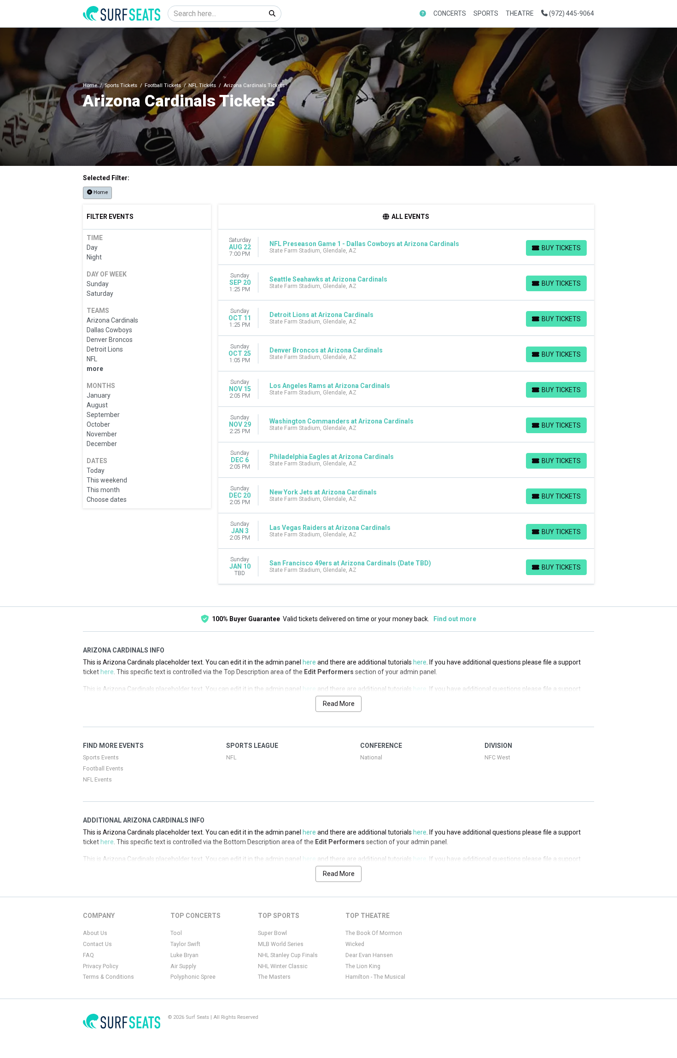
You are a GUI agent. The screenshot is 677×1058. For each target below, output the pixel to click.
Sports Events (101, 757)
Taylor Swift (185, 944)
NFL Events (97, 779)
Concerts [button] (449, 13)
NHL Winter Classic (283, 966)
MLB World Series (280, 944)
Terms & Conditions (108, 977)
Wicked (354, 944)
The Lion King (362, 966)
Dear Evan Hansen (369, 955)
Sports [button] (485, 13)
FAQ (88, 955)
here (309, 662)
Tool (176, 933)
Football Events (103, 768)
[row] (406, 247)
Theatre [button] (520, 13)
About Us (95, 933)
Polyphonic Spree (193, 977)
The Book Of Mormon (373, 933)
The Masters (274, 977)
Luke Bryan (184, 955)
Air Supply (183, 966)
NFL (231, 757)
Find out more (454, 619)
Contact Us (97, 944)
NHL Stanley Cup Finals (288, 955)
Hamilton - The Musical (375, 977)
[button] (423, 13)
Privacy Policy (100, 966)
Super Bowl (272, 933)
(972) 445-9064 (571, 13)
